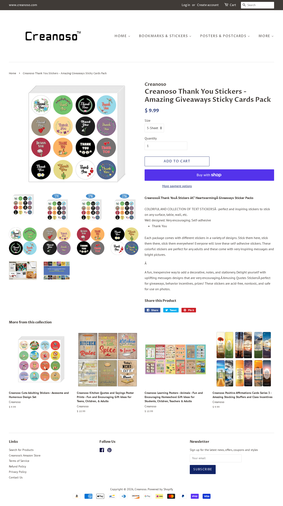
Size (147, 120)
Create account (208, 5)
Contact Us (16, 477)
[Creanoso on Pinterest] (109, 451)
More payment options (177, 186)
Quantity (151, 138)
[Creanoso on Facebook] (101, 451)
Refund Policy (17, 466)
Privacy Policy (18, 472)
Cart (233, 5)
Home (121, 36)
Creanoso (140, 489)
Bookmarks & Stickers (164, 36)
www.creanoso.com (23, 5)
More (265, 36)
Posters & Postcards (224, 36)
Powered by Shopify (160, 489)
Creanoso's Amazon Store (24, 455)
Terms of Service (19, 461)
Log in (186, 5)
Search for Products (21, 450)
